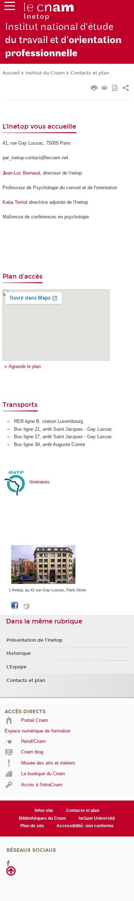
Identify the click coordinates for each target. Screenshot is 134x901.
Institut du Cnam (45, 73)
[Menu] (9, 7)
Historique (18, 653)
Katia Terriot (15, 202)
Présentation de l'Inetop (34, 640)
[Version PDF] (115, 88)
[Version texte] (104, 88)
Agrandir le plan (25, 366)
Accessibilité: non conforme (85, 825)
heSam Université (97, 818)
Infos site (44, 810)
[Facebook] (8, 862)
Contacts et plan (89, 73)
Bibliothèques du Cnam (42, 818)
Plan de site (32, 825)
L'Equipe (16, 667)
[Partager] (126, 88)
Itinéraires (39, 482)
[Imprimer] (94, 88)
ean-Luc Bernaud (21, 173)
